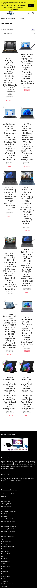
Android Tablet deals (7, 494)
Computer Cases (6, 506)
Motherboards (5, 561)
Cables (3, 499)
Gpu (2, 539)
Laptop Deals (5, 551)
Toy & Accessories (7, 584)
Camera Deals (5, 501)
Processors (4, 569)
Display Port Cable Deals (8, 511)
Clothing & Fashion (7, 504)
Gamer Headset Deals (8, 524)
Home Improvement (7, 546)
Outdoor (4, 564)
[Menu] (2, 13)
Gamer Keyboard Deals (8, 526)
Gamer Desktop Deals (8, 521)
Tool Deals (4, 581)
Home (3, 19)
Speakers (4, 579)
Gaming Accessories (7, 536)
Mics (2, 556)
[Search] (29, 13)
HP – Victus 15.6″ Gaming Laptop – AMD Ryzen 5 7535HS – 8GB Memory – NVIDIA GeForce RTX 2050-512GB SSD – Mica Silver (10, 198)
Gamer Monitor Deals (8, 531)
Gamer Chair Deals (7, 519)
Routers (3, 574)
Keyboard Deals (6, 549)
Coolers (3, 509)
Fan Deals (4, 514)
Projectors (4, 571)
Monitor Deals (5, 559)
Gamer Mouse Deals (7, 534)
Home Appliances (6, 544)
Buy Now (10, 103)
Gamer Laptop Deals (7, 529)
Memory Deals (5, 554)
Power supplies (6, 566)
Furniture (4, 516)
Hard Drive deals (6, 541)
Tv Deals (4, 586)
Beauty (3, 496)
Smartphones (5, 576)
